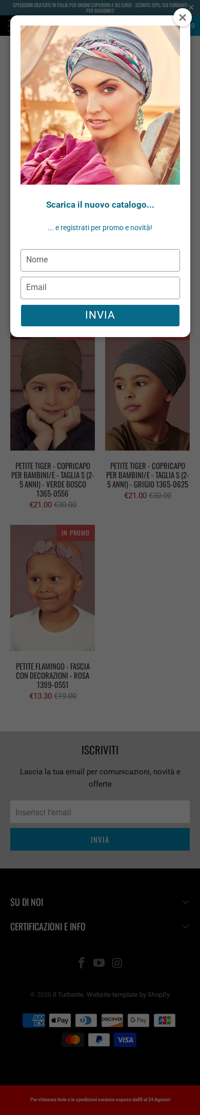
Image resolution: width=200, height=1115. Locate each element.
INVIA (100, 315)
